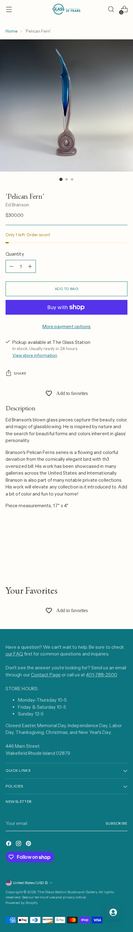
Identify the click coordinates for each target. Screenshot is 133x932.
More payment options (66, 326)
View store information (34, 355)
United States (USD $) (30, 883)
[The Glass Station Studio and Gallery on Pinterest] (29, 844)
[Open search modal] (111, 9)
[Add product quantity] (30, 266)
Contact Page (46, 675)
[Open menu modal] (8, 9)
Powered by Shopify (22, 903)
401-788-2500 (101, 675)
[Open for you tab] (113, 912)
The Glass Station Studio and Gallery (67, 892)
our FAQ (14, 654)
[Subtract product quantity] (11, 266)
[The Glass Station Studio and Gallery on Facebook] (9, 844)
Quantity (15, 254)
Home (12, 31)
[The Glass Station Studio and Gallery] (66, 9)
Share (20, 373)
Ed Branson (17, 205)
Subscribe (116, 823)
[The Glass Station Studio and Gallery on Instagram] (19, 844)
